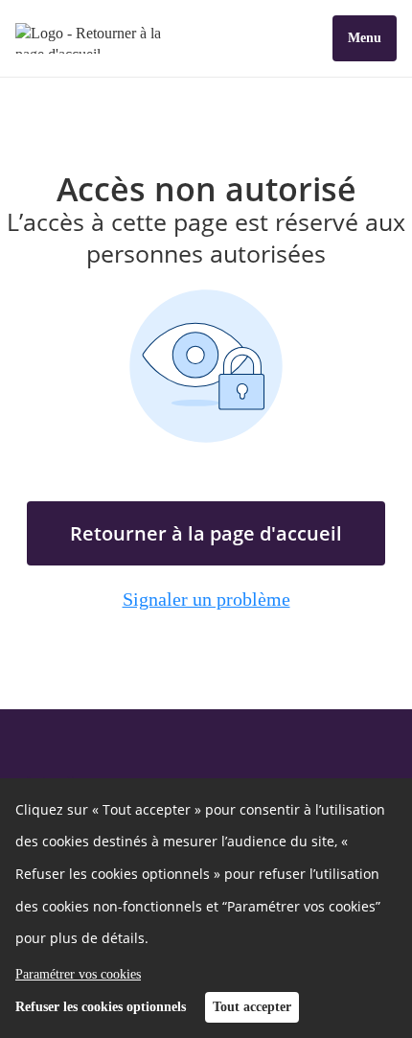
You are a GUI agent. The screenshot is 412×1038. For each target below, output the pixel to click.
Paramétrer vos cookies (78, 974)
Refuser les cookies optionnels (100, 1007)
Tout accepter (252, 1007)
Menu (364, 38)
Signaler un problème (206, 599)
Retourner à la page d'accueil (206, 533)
